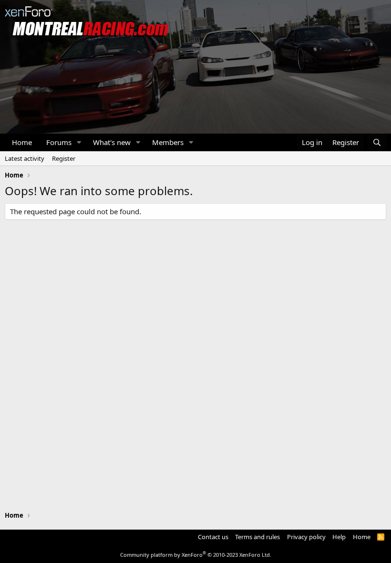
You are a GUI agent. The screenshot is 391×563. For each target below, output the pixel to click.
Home (22, 142)
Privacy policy (306, 536)
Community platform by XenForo (195, 554)
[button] (79, 142)
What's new (112, 142)
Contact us (213, 536)
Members (168, 142)
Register (63, 158)
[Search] (377, 142)
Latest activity (24, 158)
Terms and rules (257, 536)
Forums (59, 142)
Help (339, 536)
